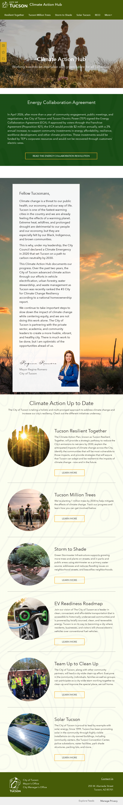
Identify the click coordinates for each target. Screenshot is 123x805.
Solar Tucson (83, 15)
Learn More (69, 473)
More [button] (108, 15)
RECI (97, 15)
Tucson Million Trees (39, 15)
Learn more (69, 518)
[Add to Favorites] (3, 52)
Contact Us (107, 778)
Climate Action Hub (46, 4)
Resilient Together (14, 15)
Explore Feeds (86, 800)
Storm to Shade (63, 15)
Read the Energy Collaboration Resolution (61, 156)
